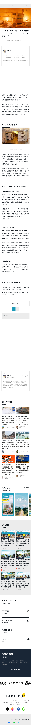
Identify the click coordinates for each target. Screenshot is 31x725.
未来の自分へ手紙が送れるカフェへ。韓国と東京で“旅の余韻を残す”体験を (8, 421)
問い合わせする (15, 670)
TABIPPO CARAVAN (7, 416)
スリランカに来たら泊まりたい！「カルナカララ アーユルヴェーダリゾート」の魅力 (22, 421)
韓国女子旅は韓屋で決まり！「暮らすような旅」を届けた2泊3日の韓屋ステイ (8, 445)
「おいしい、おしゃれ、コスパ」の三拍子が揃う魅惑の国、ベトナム (22, 445)
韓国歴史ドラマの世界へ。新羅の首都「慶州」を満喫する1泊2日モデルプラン (22, 469)
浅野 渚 (9, 50)
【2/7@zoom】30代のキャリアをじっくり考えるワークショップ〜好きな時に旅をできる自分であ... (7, 563)
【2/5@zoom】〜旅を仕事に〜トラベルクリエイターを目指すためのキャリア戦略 (7, 542)
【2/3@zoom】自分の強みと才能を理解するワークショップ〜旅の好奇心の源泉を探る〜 (7, 584)
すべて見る (26, 487)
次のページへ (15, 303)
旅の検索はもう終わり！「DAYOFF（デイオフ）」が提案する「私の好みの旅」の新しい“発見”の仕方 (8, 470)
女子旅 (6, 315)
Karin (13, 427)
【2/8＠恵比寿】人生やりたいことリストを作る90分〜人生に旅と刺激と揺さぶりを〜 (22, 584)
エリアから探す (6, 465)
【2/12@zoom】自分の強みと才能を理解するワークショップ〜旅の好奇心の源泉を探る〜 (23, 562)
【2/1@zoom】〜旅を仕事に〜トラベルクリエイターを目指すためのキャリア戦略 (22, 542)
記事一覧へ (25, 51)
